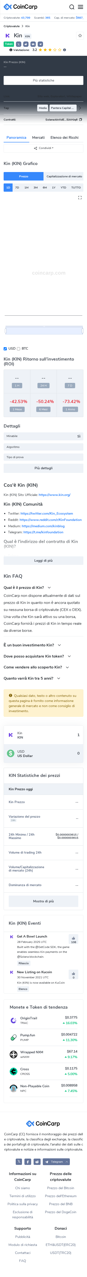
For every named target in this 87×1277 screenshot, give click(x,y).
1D (8, 187)
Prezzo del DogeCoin (60, 1212)
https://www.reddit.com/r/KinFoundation (51, 520)
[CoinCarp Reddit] (37, 1162)
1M (26, 187)
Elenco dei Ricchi (65, 137)
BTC (25, 348)
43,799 (25, 18)
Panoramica (16, 137)
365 (47, 18)
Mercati (38, 137)
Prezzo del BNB (60, 1204)
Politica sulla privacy (22, 1204)
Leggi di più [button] (43, 560)
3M (36, 187)
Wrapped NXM (31, 1052)
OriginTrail (28, 1018)
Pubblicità (22, 1237)
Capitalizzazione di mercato (64, 176)
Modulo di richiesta (22, 1245)
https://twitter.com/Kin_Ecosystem (47, 513)
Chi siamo (22, 1188)
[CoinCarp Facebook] (27, 1162)
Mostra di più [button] (43, 901)
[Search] (72, 7)
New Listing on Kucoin (34, 972)
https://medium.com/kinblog (43, 526)
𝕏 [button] (18, 44)
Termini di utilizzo (22, 1196)
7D (17, 187)
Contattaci (22, 1253)
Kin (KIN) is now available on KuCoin (41, 983)
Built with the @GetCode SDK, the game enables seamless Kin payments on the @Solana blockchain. (43, 952)
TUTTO (76, 187)
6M (45, 187)
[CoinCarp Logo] (22, 7)
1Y (53, 187)
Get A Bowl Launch (31, 936)
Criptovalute (12, 26)
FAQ (22, 1261)
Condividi (45, 148)
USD (11, 348)
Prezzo (23, 176)
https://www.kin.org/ (54, 495)
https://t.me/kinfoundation (43, 532)
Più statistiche (43, 80)
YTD (63, 187)
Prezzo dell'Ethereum (61, 1196)
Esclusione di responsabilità (22, 1214)
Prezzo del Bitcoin (60, 1188)
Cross (24, 1069)
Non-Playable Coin (34, 1086)
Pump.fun (27, 1035)
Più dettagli (44, 468)
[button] (26, 44)
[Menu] (80, 7)
